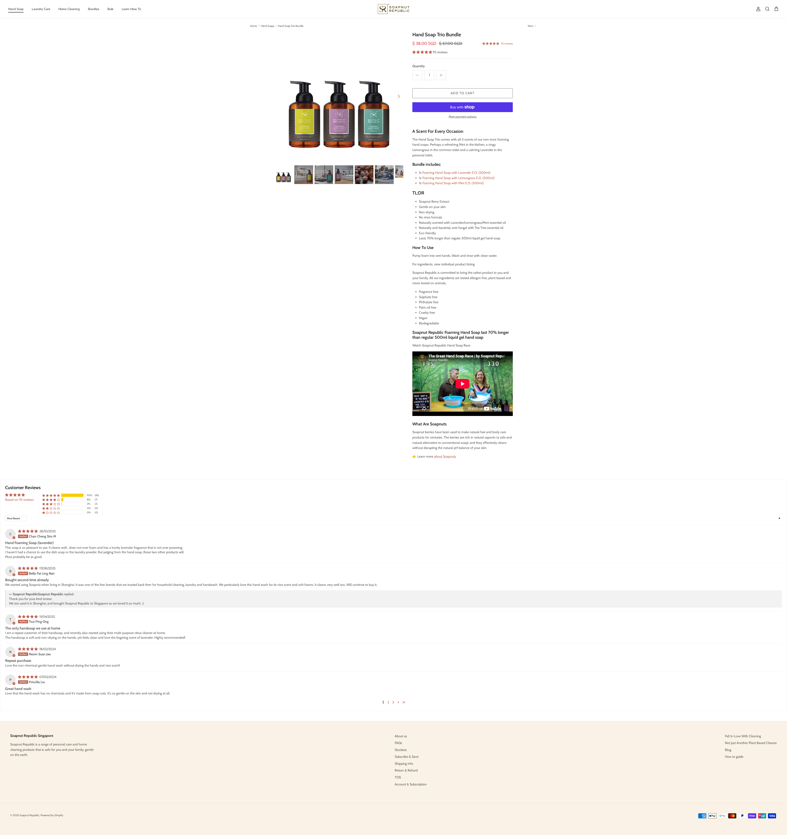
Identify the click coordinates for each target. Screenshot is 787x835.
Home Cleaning (69, 9)
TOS (398, 777)
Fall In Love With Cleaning (743, 736)
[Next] (398, 96)
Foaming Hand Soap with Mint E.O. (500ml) (453, 183)
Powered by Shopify (52, 815)
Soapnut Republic (29, 815)
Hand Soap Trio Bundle (291, 25)
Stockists (401, 750)
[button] (422, 52)
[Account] (757, 9)
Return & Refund (406, 770)
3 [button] (393, 702)
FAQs (398, 743)
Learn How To (131, 9)
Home (253, 25)
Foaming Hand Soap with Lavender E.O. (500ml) (456, 173)
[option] (338, 96)
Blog (728, 750)
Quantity (418, 66)
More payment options (463, 116)
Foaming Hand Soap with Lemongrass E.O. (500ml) (458, 178)
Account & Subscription (411, 784)
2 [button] (388, 702)
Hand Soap (16, 9)
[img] (28, 531)
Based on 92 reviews (19, 500)
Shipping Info (404, 764)
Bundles (93, 9)
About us (401, 736)
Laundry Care (41, 9)
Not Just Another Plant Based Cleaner (751, 743)
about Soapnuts (445, 456)
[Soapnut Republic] (393, 9)
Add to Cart (462, 93)
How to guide (734, 757)
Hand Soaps (267, 25)
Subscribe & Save (407, 757)
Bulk (110, 9)
